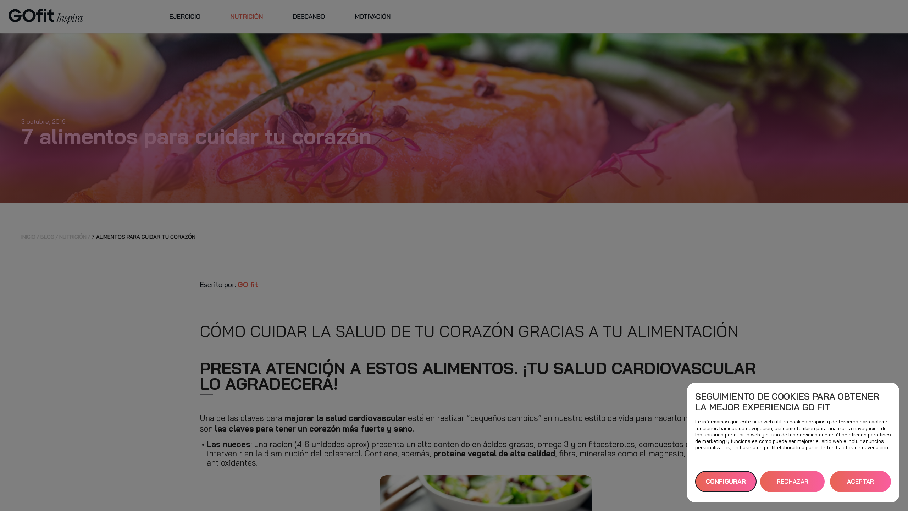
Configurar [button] (726, 481)
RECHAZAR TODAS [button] (792, 485)
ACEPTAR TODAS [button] (860, 485)
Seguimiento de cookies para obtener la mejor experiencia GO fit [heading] (787, 401)
